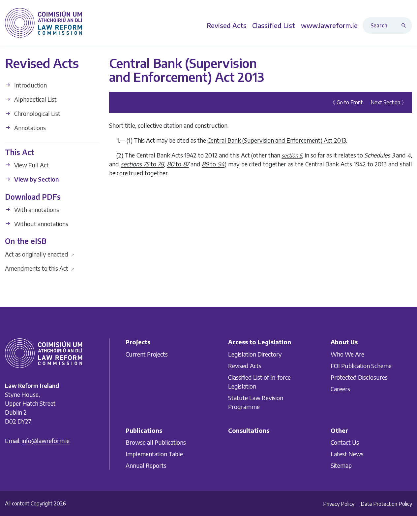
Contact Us (345, 442)
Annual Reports (146, 465)
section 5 (292, 155)
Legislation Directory (255, 354)
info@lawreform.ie (46, 440)
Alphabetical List (35, 99)
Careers (340, 389)
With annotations (36, 209)
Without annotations (40, 223)
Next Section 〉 (389, 102)
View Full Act (31, 165)
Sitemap (341, 465)
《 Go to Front (346, 102)
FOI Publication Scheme (361, 365)
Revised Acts (244, 365)
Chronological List (36, 113)
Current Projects (147, 354)
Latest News (347, 454)
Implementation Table (154, 454)
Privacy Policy (338, 503)
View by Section (36, 179)
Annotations (29, 127)
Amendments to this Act (39, 268)
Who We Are (347, 354)
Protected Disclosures (359, 377)
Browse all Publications (156, 442)
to (142, 163)
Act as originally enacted (39, 254)
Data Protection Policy (386, 503)
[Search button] (405, 25)
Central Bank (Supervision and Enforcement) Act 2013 (276, 140)
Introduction (30, 85)
